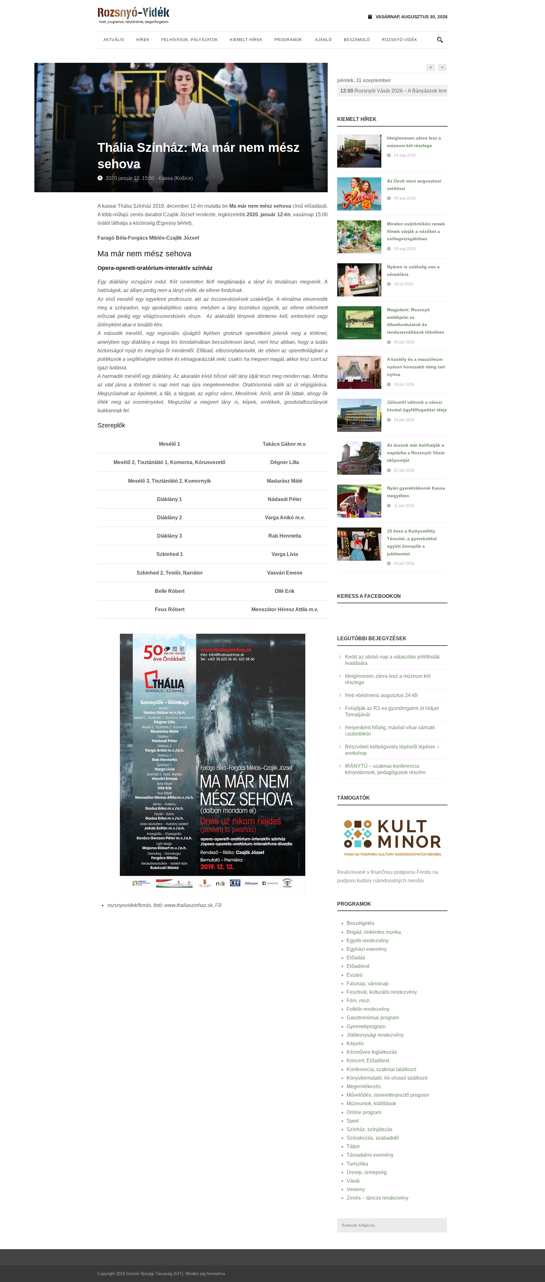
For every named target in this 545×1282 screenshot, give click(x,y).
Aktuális (113, 40)
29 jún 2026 (404, 384)
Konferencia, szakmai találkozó (381, 1069)
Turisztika (357, 1163)
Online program (364, 1112)
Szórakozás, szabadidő (373, 1138)
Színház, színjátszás (369, 1129)
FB (218, 905)
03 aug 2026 (405, 249)
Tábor (353, 1146)
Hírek (142, 40)
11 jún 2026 (404, 506)
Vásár (353, 1181)
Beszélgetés (360, 923)
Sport (353, 1121)
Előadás (356, 957)
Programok (288, 40)
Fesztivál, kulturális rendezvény (382, 992)
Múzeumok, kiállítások (371, 1103)
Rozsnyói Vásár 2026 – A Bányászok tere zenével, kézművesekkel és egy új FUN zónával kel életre (394, 90)
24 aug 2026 (405, 155)
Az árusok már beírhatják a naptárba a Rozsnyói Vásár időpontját (416, 453)
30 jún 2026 (404, 342)
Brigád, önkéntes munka (374, 932)
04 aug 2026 (405, 198)
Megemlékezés (364, 1086)
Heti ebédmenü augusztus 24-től (381, 695)
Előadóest (358, 966)
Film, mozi (358, 1000)
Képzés (355, 1043)
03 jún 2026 (404, 563)
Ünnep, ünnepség (367, 1172)
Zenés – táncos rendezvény (377, 1198)
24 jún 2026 (404, 420)
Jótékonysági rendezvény (375, 1035)
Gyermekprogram (366, 1026)
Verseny (356, 1189)
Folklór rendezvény (368, 1009)
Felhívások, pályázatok (189, 40)
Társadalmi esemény (370, 1155)
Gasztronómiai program (373, 1017)
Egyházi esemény (367, 949)
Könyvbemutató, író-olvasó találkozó (387, 1078)
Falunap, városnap (368, 983)
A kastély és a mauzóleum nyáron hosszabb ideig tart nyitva (416, 367)
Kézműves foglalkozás (372, 1052)
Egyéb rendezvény (368, 940)
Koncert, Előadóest (368, 1060)
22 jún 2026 (404, 470)
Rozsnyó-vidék (399, 40)
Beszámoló (357, 40)
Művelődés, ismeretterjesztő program (388, 1095)
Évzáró (354, 975)
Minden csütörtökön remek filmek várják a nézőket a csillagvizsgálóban (416, 231)
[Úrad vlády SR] (392, 837)
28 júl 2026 (403, 284)
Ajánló (323, 40)
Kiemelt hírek (246, 40)
